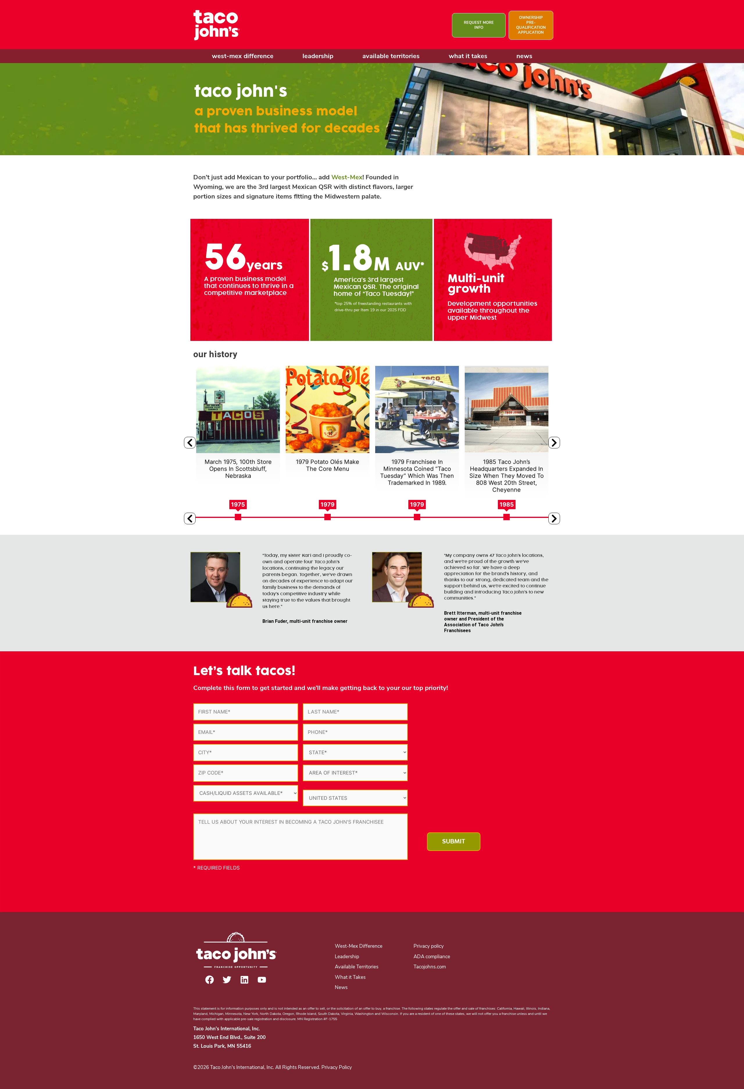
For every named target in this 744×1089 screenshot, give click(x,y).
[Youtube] (262, 979)
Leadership (347, 956)
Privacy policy (429, 946)
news (524, 56)
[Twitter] (227, 979)
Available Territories (356, 966)
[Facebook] (209, 979)
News (341, 987)
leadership (318, 56)
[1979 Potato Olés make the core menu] (238, 409)
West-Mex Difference (358, 946)
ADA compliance (432, 956)
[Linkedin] (244, 979)
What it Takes (350, 977)
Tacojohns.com (430, 966)
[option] (238, 422)
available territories (391, 56)
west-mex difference (242, 56)
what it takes (468, 56)
